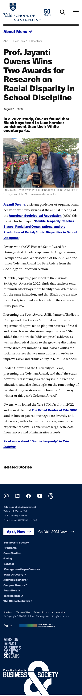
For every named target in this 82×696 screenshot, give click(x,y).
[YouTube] (40, 497)
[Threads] (51, 497)
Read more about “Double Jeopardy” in (33, 441)
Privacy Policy (41, 612)
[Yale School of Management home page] (22, 12)
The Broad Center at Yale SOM (54, 410)
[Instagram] (6, 497)
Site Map (8, 612)
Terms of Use (23, 612)
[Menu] (76, 11)
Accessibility (58, 612)
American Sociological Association (35, 215)
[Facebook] (28, 497)
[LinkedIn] (17, 497)
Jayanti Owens (14, 204)
